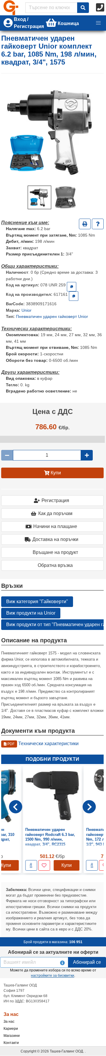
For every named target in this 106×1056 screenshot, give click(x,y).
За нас (9, 1021)
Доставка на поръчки (55, 539)
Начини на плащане (55, 526)
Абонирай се (87, 962)
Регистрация (55, 500)
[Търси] (83, 7)
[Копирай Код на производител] (73, 296)
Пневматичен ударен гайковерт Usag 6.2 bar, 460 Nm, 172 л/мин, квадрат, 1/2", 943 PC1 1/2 (75, 837)
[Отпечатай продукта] (85, 224)
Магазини (12, 1036)
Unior (26, 310)
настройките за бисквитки (52, 976)
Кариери (11, 1029)
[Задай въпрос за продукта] (98, 224)
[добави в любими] (8, 865)
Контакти (11, 1043)
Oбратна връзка (55, 565)
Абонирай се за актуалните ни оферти (53, 952)
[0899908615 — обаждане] (100, 8)
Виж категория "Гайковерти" (37, 601)
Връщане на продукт (55, 552)
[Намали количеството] (7, 455)
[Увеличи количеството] (87, 455)
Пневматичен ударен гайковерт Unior (52, 316)
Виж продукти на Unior (30, 613)
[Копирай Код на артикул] (71, 286)
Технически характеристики (42, 743)
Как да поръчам (55, 513)
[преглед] (56, 865)
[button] (98, 23)
